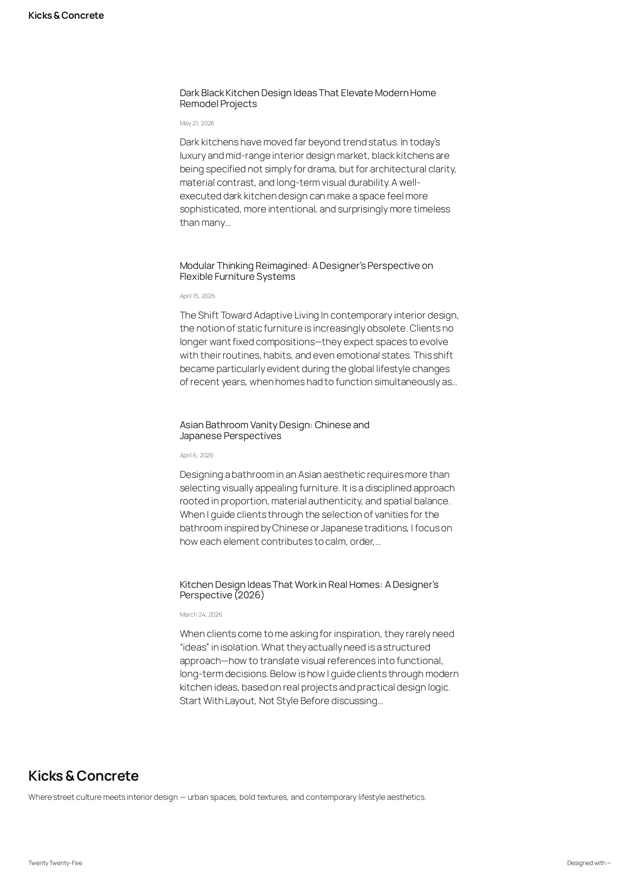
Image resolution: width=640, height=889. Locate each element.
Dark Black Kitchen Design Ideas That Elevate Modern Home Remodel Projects (308, 98)
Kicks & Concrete (66, 15)
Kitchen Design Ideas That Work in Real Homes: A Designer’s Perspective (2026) (309, 590)
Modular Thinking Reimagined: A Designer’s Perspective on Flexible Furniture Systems (306, 271)
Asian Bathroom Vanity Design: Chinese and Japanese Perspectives (275, 430)
